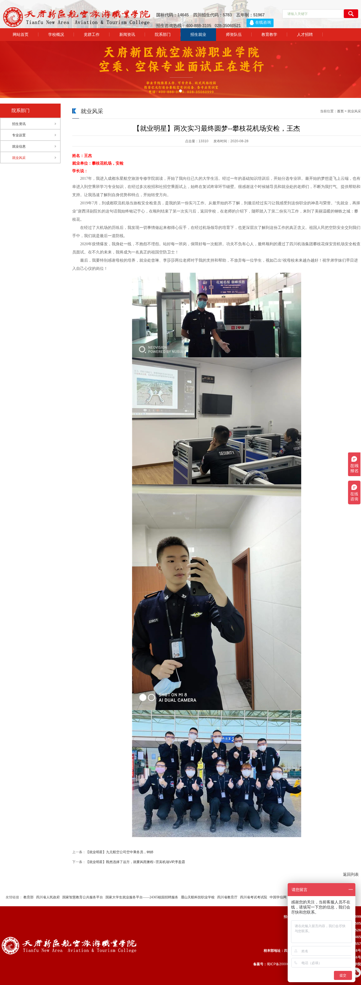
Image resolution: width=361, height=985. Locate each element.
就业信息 (19, 146)
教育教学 (269, 34)
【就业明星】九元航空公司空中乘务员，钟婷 (119, 852)
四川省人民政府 (48, 897)
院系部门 (163, 34)
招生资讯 (19, 124)
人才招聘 (305, 34)
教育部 (28, 897)
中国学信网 (278, 897)
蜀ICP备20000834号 (282, 964)
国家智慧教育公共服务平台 (82, 897)
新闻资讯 (127, 34)
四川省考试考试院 (253, 897)
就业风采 (19, 158)
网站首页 (20, 34)
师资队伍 (234, 34)
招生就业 (198, 34)
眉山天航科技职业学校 (198, 897)
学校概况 (56, 34)
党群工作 (92, 34)
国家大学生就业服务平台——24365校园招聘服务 (141, 897)
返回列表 (351, 874)
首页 (340, 111)
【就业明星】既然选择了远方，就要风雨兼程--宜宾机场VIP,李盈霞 (135, 862)
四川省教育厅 (227, 897)
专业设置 (19, 135)
